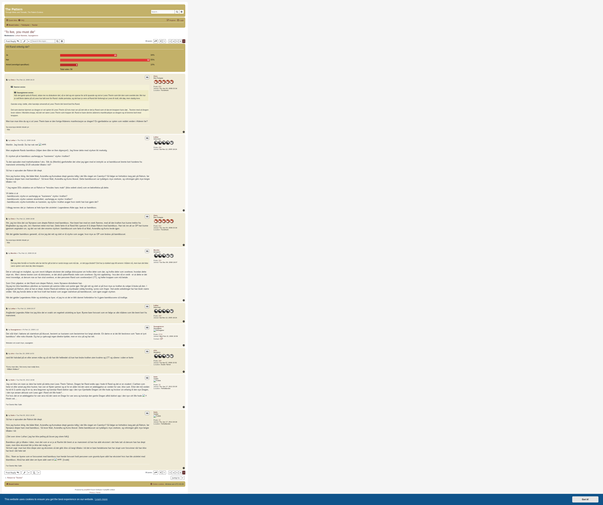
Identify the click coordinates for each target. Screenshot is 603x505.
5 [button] (176, 41)
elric (155, 350)
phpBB (86, 490)
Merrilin (156, 250)
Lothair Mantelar (21, 35)
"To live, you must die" (19, 32)
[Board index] (7, 6)
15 (159, 385)
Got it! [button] (585, 499)
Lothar (156, 137)
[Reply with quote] (147, 77)
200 (160, 361)
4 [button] (173, 41)
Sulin (156, 377)
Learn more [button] (101, 499)
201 (160, 260)
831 (160, 86)
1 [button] (164, 41)
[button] (155, 41)
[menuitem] (21, 20)
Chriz (156, 76)
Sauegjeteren (33, 35)
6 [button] (180, 41)
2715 (160, 334)
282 (160, 147)
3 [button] (170, 41)
